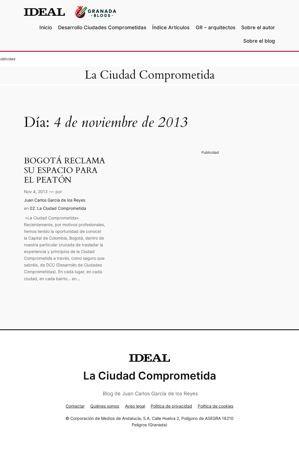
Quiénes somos (104, 405)
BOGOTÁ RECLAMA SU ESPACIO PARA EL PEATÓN (64, 170)
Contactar (75, 405)
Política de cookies (215, 405)
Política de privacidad (171, 405)
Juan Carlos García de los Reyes (54, 200)
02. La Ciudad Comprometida (58, 208)
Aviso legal (135, 405)
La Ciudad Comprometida (150, 75)
